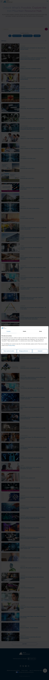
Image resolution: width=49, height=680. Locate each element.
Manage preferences (23, 351)
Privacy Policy (11, 345)
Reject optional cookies (9, 351)
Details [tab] (24, 331)
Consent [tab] (8, 331)
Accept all (40, 351)
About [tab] (40, 331)
